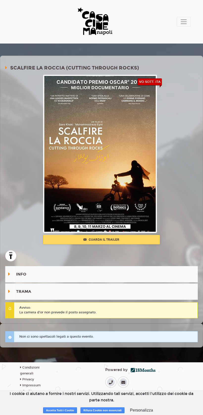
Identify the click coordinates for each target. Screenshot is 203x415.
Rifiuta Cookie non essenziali (102, 410)
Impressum (31, 385)
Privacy (27, 379)
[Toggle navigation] (184, 22)
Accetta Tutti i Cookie (60, 410)
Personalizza (141, 410)
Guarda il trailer (103, 239)
